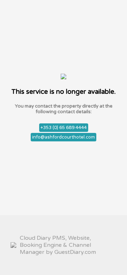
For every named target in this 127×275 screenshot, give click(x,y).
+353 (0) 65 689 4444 (64, 127)
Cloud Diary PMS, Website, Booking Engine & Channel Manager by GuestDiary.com (58, 245)
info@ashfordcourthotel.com (63, 137)
